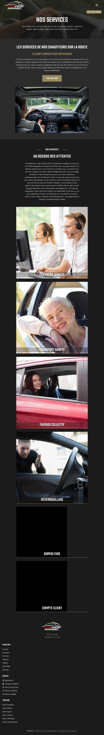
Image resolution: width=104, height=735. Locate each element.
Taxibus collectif (52, 425)
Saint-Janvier (7, 715)
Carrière (5, 670)
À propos (6, 653)
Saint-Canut (7, 712)
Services (5, 656)
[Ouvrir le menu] (96, 5)
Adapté (5, 663)
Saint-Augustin (8, 705)
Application (9, 680)
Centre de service (52, 275)
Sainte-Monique (8, 719)
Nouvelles (6, 666)
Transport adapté (52, 350)
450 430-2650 (94, 12)
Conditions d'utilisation (68, 731)
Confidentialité (51, 731)
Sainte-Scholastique (10, 722)
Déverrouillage (52, 500)
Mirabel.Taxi (39, 731)
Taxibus (5, 659)
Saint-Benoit (7, 708)
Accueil (5, 649)
